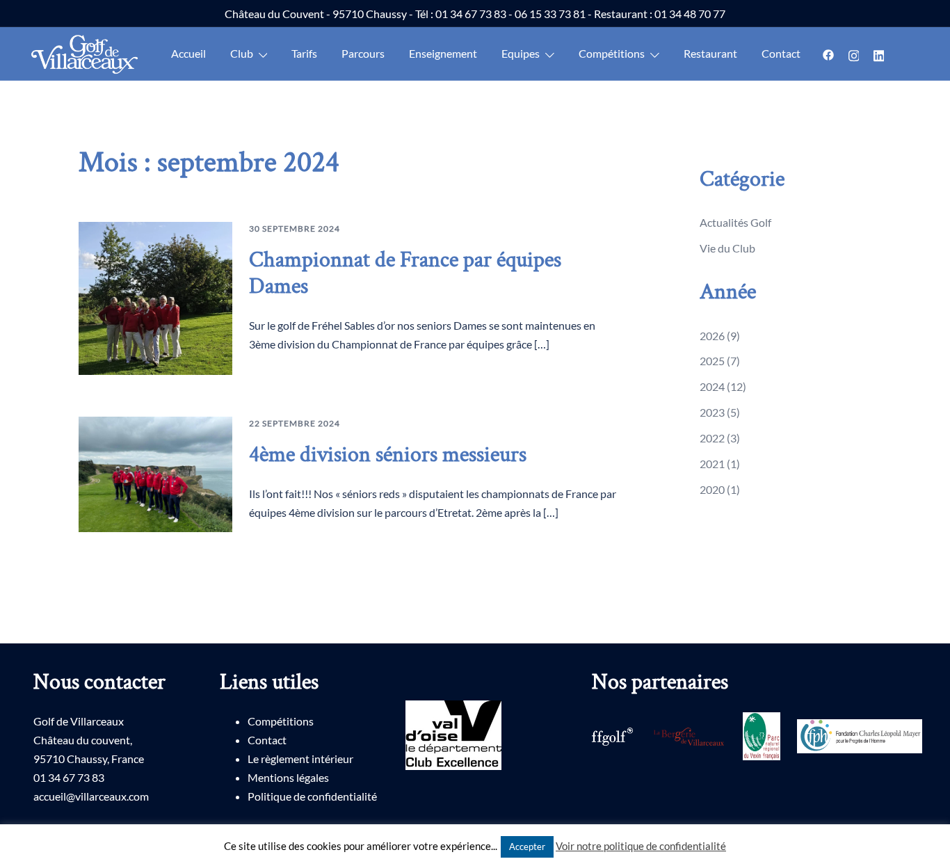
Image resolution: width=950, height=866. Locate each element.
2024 (712, 386)
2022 (712, 437)
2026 (712, 335)
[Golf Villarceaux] (88, 54)
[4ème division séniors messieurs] (155, 474)
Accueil (188, 53)
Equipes (520, 53)
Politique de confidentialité (312, 796)
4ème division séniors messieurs (387, 454)
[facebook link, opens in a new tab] (828, 53)
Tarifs (304, 53)
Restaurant (710, 53)
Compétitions (281, 721)
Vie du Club (727, 248)
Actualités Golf (735, 222)
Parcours (363, 53)
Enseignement (443, 53)
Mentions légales (288, 777)
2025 (712, 360)
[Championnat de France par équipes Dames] (155, 298)
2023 (712, 412)
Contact (781, 53)
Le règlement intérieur (300, 758)
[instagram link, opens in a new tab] (853, 53)
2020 (712, 489)
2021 (712, 463)
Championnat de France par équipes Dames (405, 273)
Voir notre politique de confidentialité (641, 846)
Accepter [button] (527, 846)
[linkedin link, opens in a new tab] (878, 53)
